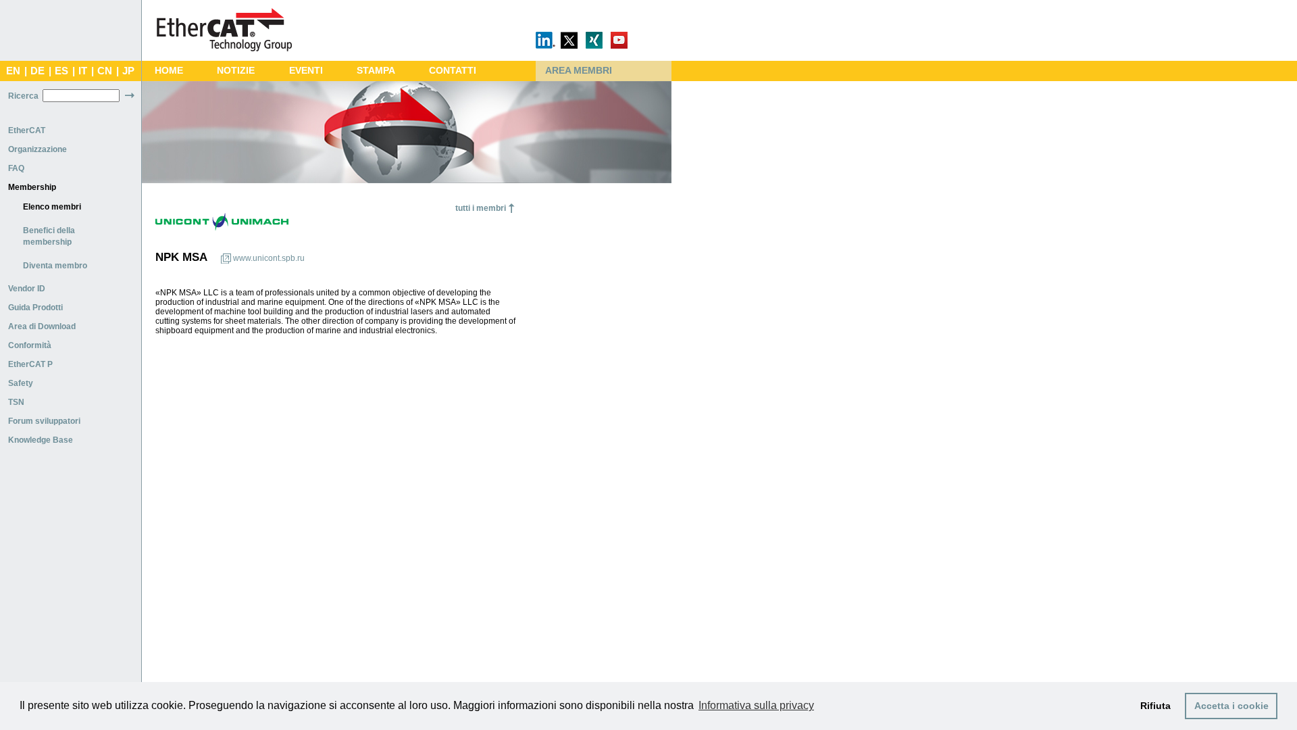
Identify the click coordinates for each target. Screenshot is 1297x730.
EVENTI (306, 71)
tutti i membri (480, 208)
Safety (20, 383)
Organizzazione (37, 149)
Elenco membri (52, 207)
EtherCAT (26, 130)
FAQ (16, 168)
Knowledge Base (40, 440)
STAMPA (376, 71)
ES (61, 71)
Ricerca (23, 96)
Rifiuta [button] (1155, 705)
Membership (32, 187)
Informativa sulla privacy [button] (756, 705)
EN (13, 71)
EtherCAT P (30, 364)
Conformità (29, 345)
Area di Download (42, 326)
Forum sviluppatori (44, 421)
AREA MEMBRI (578, 71)
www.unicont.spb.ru (269, 258)
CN (104, 71)
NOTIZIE (236, 71)
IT (82, 71)
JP (128, 71)
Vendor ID (26, 288)
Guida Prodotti (35, 307)
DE (37, 71)
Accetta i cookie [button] (1231, 705)
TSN (16, 402)
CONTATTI (452, 71)
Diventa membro (55, 265)
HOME (169, 71)
